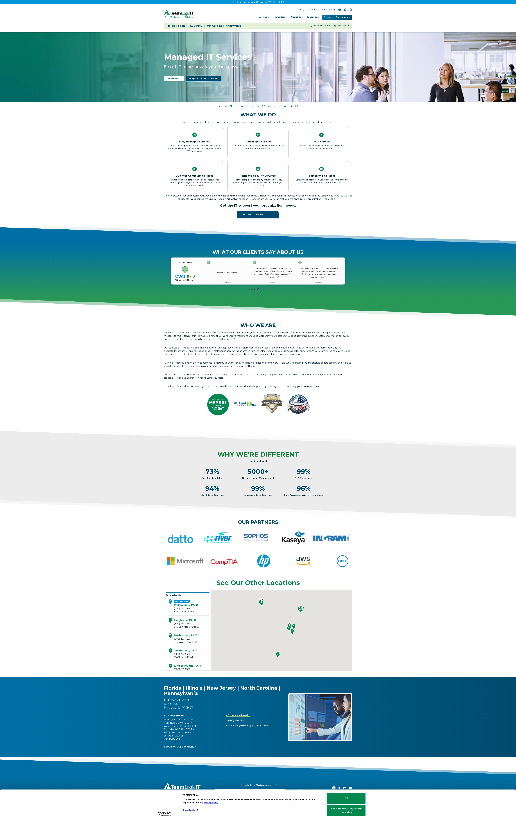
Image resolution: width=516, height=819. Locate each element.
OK (346, 798)
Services (264, 17)
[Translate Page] (339, 9)
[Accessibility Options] (345, 9)
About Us (296, 17)
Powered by (253, 289)
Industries (280, 17)
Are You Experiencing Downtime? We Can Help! (258, 2)
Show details (188, 810)
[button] (219, 106)
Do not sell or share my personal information (346, 810)
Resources (313, 17)
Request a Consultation (337, 17)
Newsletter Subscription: (257, 785)
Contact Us (343, 25)
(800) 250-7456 (321, 25)
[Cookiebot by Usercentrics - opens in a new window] (164, 814)
